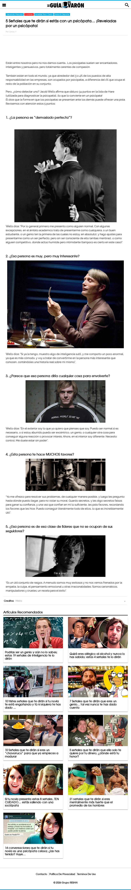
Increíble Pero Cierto (44, 14)
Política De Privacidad (62, 874)
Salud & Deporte (62, 14)
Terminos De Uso (86, 874)
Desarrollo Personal (15, 14)
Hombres (29, 14)
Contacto (41, 874)
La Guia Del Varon (65, 4)
